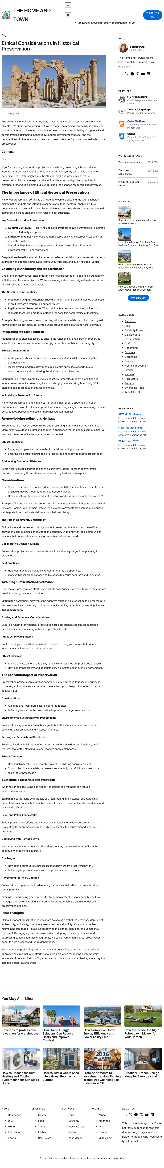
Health (42, 1115)
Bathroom (130, 321)
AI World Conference (130, 414)
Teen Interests (133, 392)
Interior (129, 369)
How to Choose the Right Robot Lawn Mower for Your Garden (135, 288)
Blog (4, 35)
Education (14, 1132)
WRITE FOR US (152, 15)
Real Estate (131, 378)
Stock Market (76, 1126)
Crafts (128, 343)
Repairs (129, 383)
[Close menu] (68, 15)
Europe (102, 1132)
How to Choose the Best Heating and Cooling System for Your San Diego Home (20, 1078)
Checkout (88, 22)
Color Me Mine (136, 121)
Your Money (75, 1137)
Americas (104, 1120)
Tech (71, 1115)
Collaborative (132, 334)
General (129, 361)
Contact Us (100, 22)
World (11, 1126)
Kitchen (129, 374)
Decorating (131, 347)
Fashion (42, 1132)
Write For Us (128, 22)
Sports (12, 1137)
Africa (102, 1115)
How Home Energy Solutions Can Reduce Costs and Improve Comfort (138, 244)
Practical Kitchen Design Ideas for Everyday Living (142, 1074)
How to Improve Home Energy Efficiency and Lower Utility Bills (135, 266)
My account (114, 22)
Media (72, 1132)
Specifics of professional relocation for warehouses (137, 222)
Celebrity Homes (134, 330)
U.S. (10, 1120)
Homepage (14, 1115)
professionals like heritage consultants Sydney (44, 171)
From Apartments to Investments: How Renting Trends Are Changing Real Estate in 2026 (102, 1078)
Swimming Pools (134, 387)
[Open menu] (68, 5)
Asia (101, 1126)
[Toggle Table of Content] (4, 159)
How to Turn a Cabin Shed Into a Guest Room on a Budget (61, 1076)
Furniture (130, 352)
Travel (41, 1126)
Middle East (105, 1137)
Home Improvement (136, 365)
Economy (73, 1120)
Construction (132, 339)
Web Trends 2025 (128, 441)
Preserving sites (42, 227)
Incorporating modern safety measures (31, 366)
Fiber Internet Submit (130, 427)
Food (41, 1120)
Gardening (131, 356)
